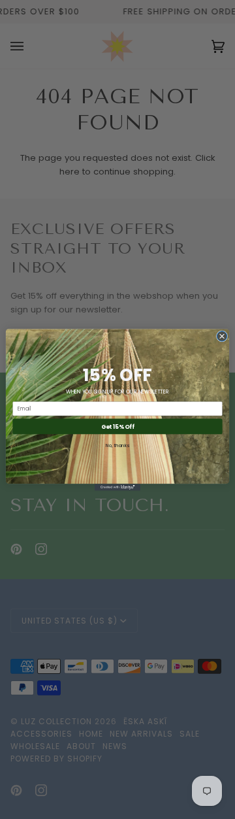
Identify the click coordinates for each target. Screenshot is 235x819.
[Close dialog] (222, 336)
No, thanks (117, 444)
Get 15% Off (117, 426)
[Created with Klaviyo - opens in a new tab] (117, 487)
